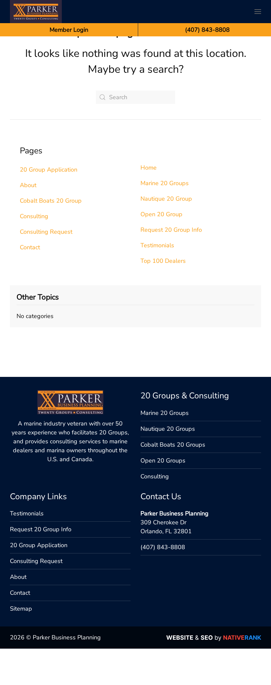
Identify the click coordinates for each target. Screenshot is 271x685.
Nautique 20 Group (166, 199)
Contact (30, 247)
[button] (257, 11)
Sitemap (21, 609)
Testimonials (157, 245)
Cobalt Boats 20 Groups (172, 445)
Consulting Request (46, 232)
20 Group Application (48, 170)
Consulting (34, 216)
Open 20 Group (161, 214)
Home (148, 168)
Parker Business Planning (174, 513)
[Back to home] (36, 11)
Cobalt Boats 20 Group (51, 201)
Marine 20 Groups (164, 183)
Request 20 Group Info (171, 230)
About (28, 185)
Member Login (69, 30)
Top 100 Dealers (163, 261)
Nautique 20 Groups (167, 429)
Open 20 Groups (162, 460)
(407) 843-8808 (162, 547)
